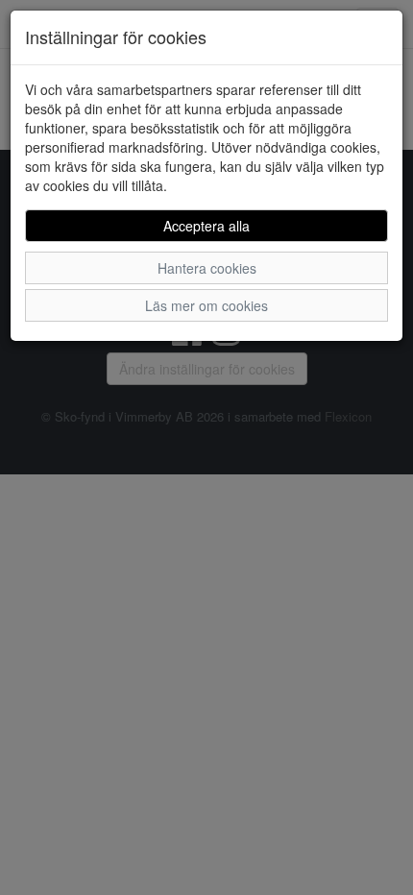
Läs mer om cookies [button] (206, 305)
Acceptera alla (206, 225)
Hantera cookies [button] (207, 268)
